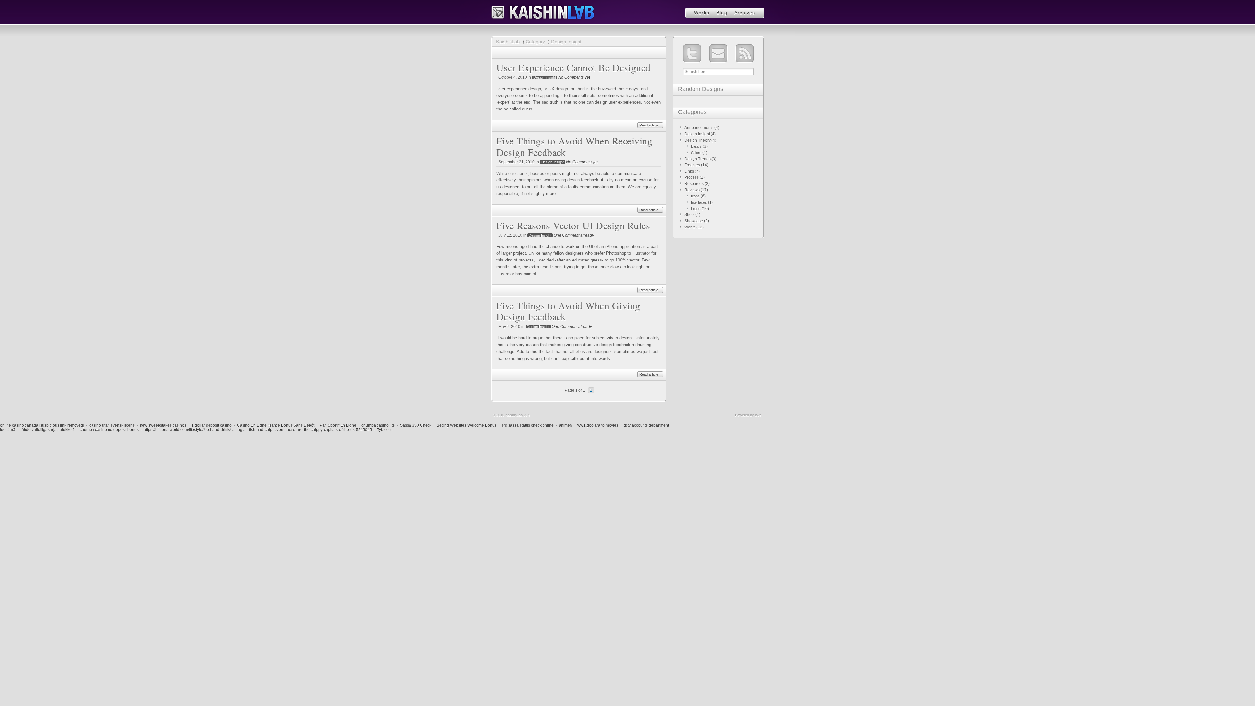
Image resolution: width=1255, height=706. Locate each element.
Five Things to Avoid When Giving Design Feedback (568, 311)
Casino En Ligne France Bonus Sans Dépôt (275, 425)
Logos (696, 208)
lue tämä (7, 430)
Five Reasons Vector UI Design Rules (573, 225)
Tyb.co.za (385, 430)
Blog (721, 12)
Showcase (693, 221)
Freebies (692, 165)
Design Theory (697, 140)
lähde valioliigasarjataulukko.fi (48, 430)
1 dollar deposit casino (212, 425)
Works (701, 12)
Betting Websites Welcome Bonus (466, 425)
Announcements (698, 128)
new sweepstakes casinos (163, 425)
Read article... (650, 125)
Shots (689, 214)
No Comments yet (574, 77)
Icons (695, 196)
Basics (696, 146)
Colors (696, 153)
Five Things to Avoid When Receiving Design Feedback (574, 146)
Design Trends (697, 159)
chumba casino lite (378, 425)
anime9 (565, 425)
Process (691, 177)
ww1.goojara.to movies (597, 425)
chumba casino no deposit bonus (109, 430)
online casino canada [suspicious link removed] (42, 425)
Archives (744, 12)
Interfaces (699, 202)
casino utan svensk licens (112, 425)
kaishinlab (543, 11)
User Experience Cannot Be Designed (573, 67)
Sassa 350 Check (415, 425)
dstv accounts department (646, 425)
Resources (694, 183)
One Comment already (574, 235)
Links (689, 171)
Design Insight (544, 77)
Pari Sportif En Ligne (338, 425)
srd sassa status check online (528, 425)
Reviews (692, 190)
